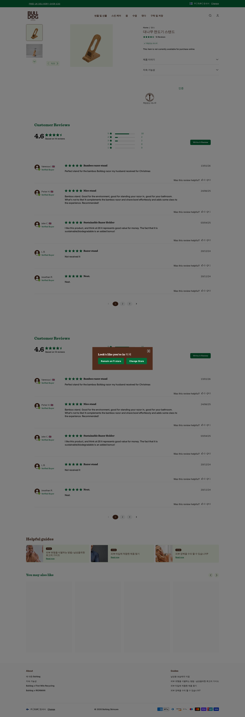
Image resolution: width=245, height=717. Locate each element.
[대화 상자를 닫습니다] (149, 351)
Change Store (136, 361)
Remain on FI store (111, 361)
